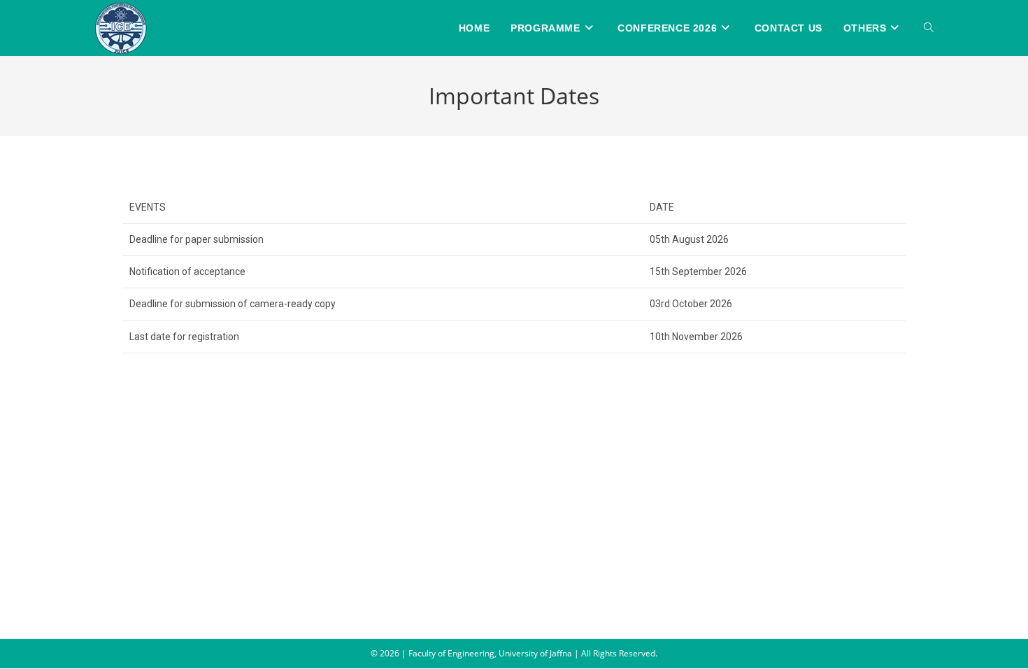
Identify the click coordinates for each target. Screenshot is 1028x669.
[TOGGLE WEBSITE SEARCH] (928, 28)
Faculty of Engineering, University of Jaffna (491, 653)
